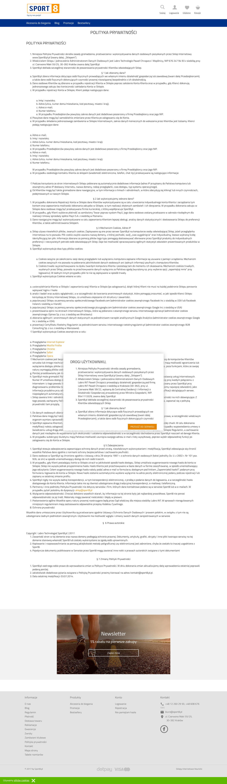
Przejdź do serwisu (142, 426)
